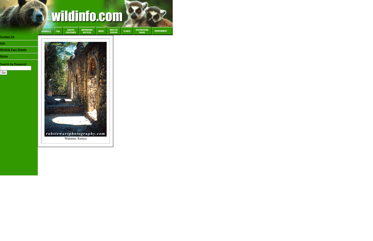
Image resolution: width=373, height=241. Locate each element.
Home (4, 56)
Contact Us (7, 36)
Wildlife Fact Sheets (13, 49)
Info (2, 43)
